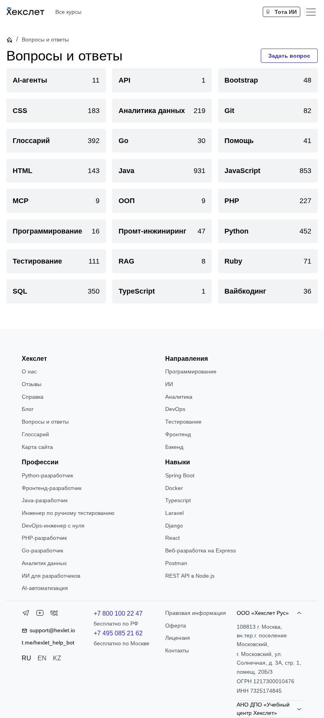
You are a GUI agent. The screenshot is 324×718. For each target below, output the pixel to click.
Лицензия (177, 638)
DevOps (175, 409)
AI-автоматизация (45, 588)
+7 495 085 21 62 (118, 633)
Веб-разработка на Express (200, 550)
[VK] (54, 614)
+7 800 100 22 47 (118, 613)
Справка (32, 397)
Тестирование (183, 421)
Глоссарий (35, 434)
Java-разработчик (45, 500)
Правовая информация (195, 613)
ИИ (169, 384)
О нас (29, 371)
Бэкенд (174, 447)
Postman (176, 563)
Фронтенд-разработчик (51, 488)
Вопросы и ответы (45, 421)
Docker (174, 488)
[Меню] (311, 12)
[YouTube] (40, 614)
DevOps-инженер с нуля (53, 525)
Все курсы (68, 12)
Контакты (177, 650)
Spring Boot (179, 475)
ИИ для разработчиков (51, 576)
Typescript (178, 500)
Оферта (175, 625)
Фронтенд (178, 434)
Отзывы (31, 384)
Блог (28, 409)
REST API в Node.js (190, 576)
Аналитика (178, 397)
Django (174, 525)
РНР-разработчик (44, 538)
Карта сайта (37, 447)
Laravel (174, 513)
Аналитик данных (44, 563)
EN (42, 658)
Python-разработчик (47, 475)
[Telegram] (26, 614)
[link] (56, 80)
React (172, 538)
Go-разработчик (42, 550)
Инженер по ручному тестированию (68, 513)
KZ (57, 658)
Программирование (191, 371)
